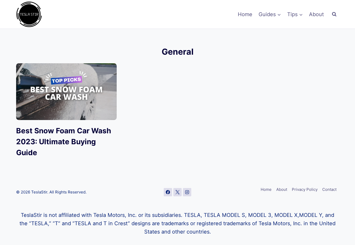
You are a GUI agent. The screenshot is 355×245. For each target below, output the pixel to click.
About (316, 14)
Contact (329, 189)
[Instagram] (187, 192)
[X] (177, 192)
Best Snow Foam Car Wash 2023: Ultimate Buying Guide (63, 141)
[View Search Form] (334, 14)
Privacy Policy (305, 189)
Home (245, 14)
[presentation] (66, 91)
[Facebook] (168, 192)
